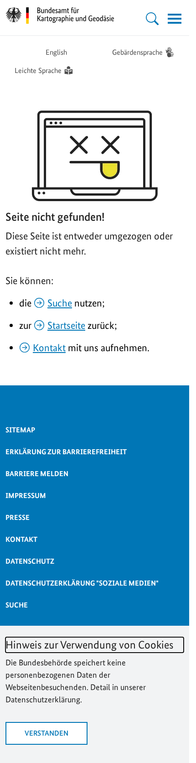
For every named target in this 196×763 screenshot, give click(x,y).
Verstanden (46, 733)
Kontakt (49, 347)
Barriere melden (36, 473)
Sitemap (20, 430)
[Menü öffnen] (174, 19)
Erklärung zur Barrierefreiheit (66, 451)
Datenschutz (29, 561)
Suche (59, 303)
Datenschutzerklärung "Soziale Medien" (82, 583)
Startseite (66, 325)
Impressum (25, 495)
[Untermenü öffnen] (152, 19)
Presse (17, 517)
